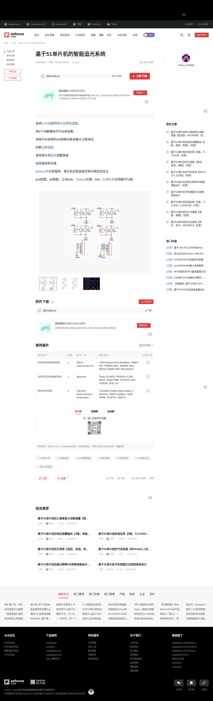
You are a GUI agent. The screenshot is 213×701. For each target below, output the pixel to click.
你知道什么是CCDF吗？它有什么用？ (75, 609)
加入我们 (134, 651)
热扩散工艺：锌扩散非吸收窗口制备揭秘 (25, 604)
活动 (135, 35)
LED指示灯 (143, 458)
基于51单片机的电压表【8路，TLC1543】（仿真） (124, 533)
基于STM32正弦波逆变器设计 (185, 289)
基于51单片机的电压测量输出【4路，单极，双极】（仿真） (64, 533)
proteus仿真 (44, 171)
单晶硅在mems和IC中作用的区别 (125, 609)
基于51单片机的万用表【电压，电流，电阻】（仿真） (64, 549)
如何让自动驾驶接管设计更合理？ (99, 618)
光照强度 (48, 147)
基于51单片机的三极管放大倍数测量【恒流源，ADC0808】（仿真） (64, 518)
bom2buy (50, 647)
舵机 (54, 155)
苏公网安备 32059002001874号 (70, 694)
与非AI (114, 24)
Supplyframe (14, 24)
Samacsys (176, 663)
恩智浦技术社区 (11, 651)
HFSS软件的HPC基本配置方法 (186, 271)
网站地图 (134, 663)
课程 (101, 35)
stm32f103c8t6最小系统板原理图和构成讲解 (186, 265)
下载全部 (147, 302)
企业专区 (122, 35)
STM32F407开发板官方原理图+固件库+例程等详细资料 (186, 259)
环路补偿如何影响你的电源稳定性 (151, 618)
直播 (93, 35)
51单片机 (109, 179)
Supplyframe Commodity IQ (184, 647)
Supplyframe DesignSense (184, 643)
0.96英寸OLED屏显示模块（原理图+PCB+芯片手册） (186, 277)
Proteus (81, 179)
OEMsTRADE (178, 659)
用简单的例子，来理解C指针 (175, 618)
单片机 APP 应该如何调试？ (44, 604)
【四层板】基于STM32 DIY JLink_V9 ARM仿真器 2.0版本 (186, 283)
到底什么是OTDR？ (92, 614)
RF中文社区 (9, 643)
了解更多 (139, 93)
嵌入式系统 (46, 466)
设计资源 (49, 35)
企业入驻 (92, 647)
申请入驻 (13, 71)
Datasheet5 (61, 24)
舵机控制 (105, 458)
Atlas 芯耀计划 (52, 659)
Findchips (96, 24)
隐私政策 (134, 667)
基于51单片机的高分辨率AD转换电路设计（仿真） (64, 564)
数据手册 (143, 325)
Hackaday (176, 667)
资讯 (36, 35)
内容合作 (92, 655)
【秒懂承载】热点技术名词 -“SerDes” (179, 604)
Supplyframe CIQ (54, 655)
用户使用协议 (136, 659)
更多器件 (147, 345)
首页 (6, 43)
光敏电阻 (64, 458)
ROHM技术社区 (11, 647)
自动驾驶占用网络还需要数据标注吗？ (24, 618)
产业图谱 (13, 78)
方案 (14, 43)
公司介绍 (134, 643)
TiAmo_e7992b (62, 62)
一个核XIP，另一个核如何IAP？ (72, 618)
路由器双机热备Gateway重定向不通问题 (51, 609)
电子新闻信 (93, 659)
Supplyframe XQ (37, 24)
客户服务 (92, 651)
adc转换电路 (84, 458)
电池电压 (123, 458)
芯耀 (79, 24)
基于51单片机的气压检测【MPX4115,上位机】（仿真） (124, 549)
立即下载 (141, 76)
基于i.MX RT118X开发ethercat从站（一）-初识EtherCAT (186, 247)
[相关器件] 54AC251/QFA (72, 90)
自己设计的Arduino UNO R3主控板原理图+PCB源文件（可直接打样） (186, 253)
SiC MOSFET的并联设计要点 (123, 614)
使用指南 (134, 655)
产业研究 (80, 35)
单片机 (61, 123)
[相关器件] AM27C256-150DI (70, 323)
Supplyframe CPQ (180, 655)
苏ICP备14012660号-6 (44, 694)
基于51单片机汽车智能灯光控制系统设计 (122, 564)
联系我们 (134, 647)
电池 (82, 139)
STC (45, 123)
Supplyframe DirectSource (184, 651)
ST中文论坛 (9, 655)
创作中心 (203, 35)
